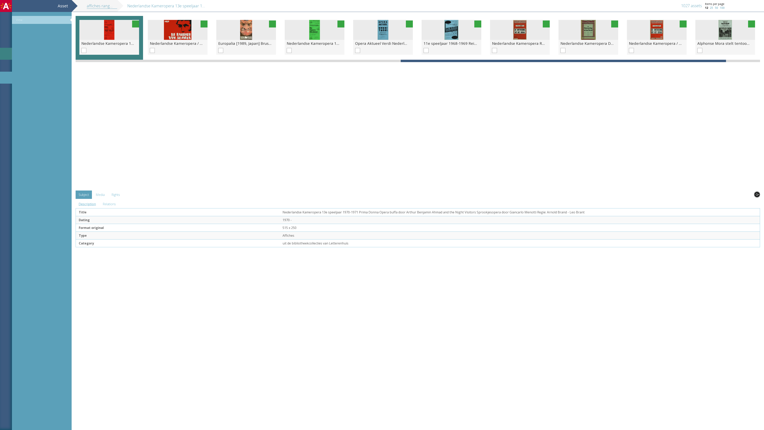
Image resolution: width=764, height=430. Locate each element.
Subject (84, 195)
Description (87, 204)
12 (706, 8)
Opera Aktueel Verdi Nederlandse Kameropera (397, 43)
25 (711, 8)
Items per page (714, 4)
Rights (115, 195)
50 (716, 8)
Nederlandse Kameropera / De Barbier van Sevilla (194, 43)
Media (100, 195)
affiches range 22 (102, 6)
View (19, 20)
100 (722, 8)
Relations (109, 204)
